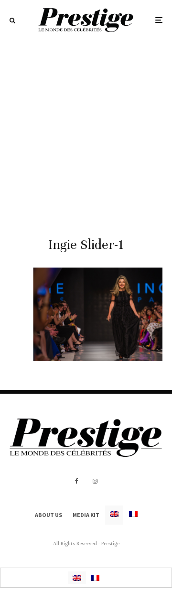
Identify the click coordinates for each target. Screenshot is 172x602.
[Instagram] (95, 481)
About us (48, 514)
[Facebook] (77, 481)
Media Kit (86, 514)
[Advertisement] (86, 131)
